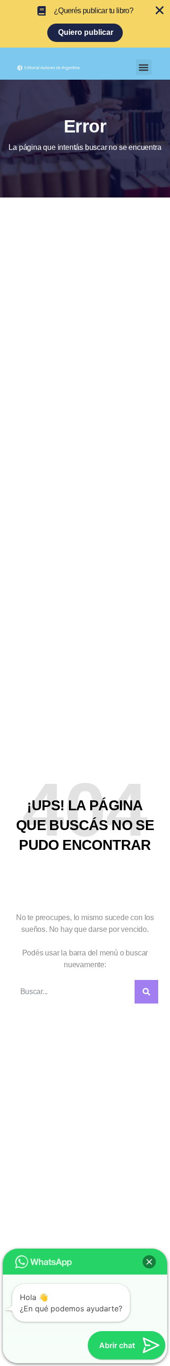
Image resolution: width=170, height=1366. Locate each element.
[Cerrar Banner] (159, 10)
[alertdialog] (85, 24)
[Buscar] (146, 992)
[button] (144, 67)
